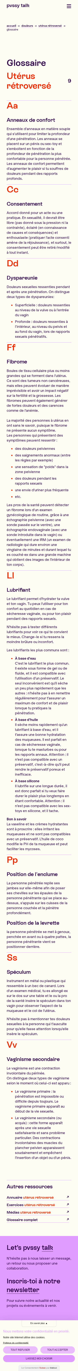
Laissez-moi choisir (39, 1358)
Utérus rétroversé (29, 81)
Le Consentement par (39, 1368)
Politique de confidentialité (15, 1343)
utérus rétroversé (50, 26)
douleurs (27, 26)
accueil (11, 26)
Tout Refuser (20, 1349)
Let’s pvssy (30, 1247)
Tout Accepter (57, 1349)
